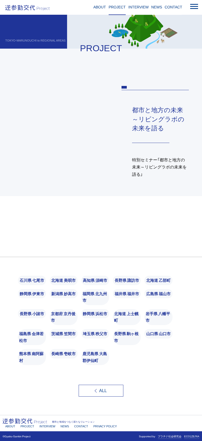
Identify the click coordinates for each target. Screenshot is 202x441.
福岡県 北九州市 (95, 297)
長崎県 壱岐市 (63, 353)
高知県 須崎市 (95, 280)
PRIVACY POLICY (105, 426)
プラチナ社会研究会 (169, 436)
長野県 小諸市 (32, 313)
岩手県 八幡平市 (158, 317)
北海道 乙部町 (158, 280)
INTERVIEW (138, 7)
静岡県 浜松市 (95, 313)
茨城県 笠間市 (63, 333)
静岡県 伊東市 (32, 293)
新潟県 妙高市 (63, 293)
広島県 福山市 (158, 293)
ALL (103, 390)
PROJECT (117, 7)
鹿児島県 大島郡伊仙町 (95, 357)
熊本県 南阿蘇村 (31, 357)
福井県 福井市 (127, 293)
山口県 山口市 (158, 333)
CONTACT (173, 7)
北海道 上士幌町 (126, 317)
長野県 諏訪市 (127, 280)
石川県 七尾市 (32, 280)
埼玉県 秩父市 (95, 333)
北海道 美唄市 (63, 280)
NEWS (156, 7)
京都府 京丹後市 (63, 317)
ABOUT (99, 7)
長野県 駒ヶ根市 (126, 337)
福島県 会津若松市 (31, 337)
